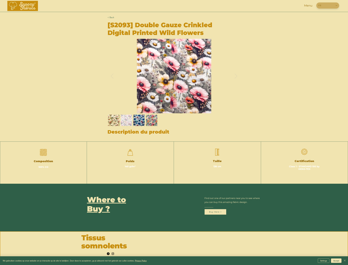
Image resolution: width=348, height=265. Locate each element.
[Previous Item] (112, 76)
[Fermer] (344, 260)
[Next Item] (235, 76)
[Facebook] (108, 253)
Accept (336, 260)
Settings (323, 260)
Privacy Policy (141, 260)
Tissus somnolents (104, 241)
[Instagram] (112, 253)
